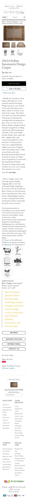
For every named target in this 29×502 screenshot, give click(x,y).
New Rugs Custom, (13, 366)
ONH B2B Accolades (18, 427)
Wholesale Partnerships (19, 432)
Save (4, 361)
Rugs (11, 355)
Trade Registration (19, 412)
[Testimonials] (14, 334)
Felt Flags (6, 454)
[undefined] (14, 33)
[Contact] (14, 349)
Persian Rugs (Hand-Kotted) (19, 469)
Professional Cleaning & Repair (18, 421)
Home (4, 22)
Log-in (12, 6)
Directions (6, 417)
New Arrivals (7, 462)
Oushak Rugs (7, 464)
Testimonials (7, 407)
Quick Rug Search (18, 474)
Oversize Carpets (8, 368)
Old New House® (19, 487)
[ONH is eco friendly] (14, 483)
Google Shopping (12, 22)
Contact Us (6, 423)
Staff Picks (6, 459)
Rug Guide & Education (7, 468)
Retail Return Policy (7, 411)
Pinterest (14, 2)
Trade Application (18, 408)
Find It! (15, 17)
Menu (4, 17)
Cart (14, 8)
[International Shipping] (14, 344)
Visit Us (5, 420)
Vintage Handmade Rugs (20, 464)
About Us (6, 405)
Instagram (17, 2)
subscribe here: (14, 392)
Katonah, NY (10, 245)
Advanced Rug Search (19, 437)
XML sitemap (14, 489)
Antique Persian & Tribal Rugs (20, 460)
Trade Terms (19, 416)
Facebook (11, 2)
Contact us (7, 240)
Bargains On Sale (19, 450)
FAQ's (5, 415)
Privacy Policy (14, 492)
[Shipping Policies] (14, 339)
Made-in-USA (7, 456)
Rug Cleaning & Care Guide (8, 450)
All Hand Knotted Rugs (19, 455)
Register (7, 6)
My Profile (6, 428)
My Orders (6, 425)
